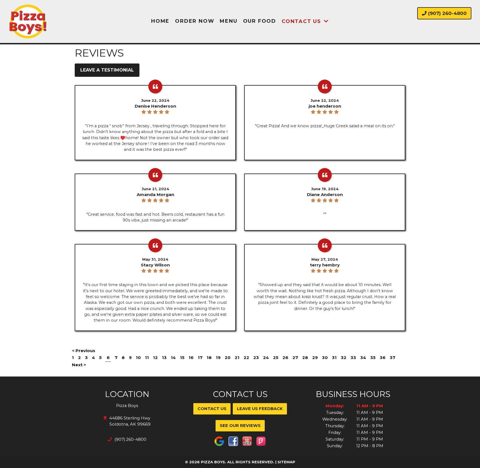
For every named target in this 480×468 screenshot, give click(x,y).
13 (164, 357)
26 (285, 357)
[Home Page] (63, 21)
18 (209, 357)
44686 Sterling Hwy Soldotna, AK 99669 (130, 421)
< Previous (83, 350)
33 (353, 357)
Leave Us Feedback (260, 408)
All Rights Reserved (250, 462)
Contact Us (301, 21)
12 (155, 357)
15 (182, 357)
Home (160, 21)
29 (315, 357)
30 (325, 357)
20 (228, 357)
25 (275, 357)
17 (200, 357)
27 (295, 357)
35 (373, 357)
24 (266, 357)
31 (334, 357)
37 (392, 357)
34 (363, 357)
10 (138, 357)
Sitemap (286, 462)
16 (191, 357)
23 (256, 357)
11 (147, 357)
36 (383, 357)
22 (246, 357)
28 (305, 357)
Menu (228, 21)
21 (237, 357)
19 (218, 357)
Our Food (259, 21)
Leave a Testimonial (107, 70)
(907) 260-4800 (447, 13)
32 (343, 357)
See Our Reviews (240, 425)
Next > (79, 364)
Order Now (194, 21)
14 (173, 357)
